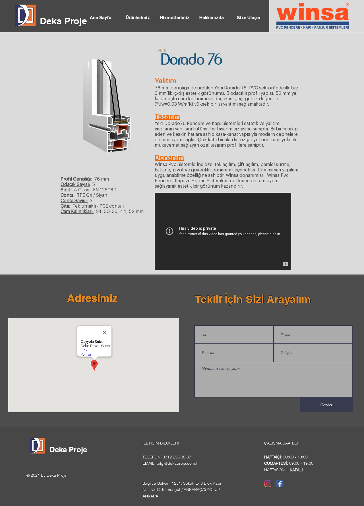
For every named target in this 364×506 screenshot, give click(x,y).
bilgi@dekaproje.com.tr (178, 463)
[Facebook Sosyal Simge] (279, 483)
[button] (137, 15)
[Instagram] (267, 483)
